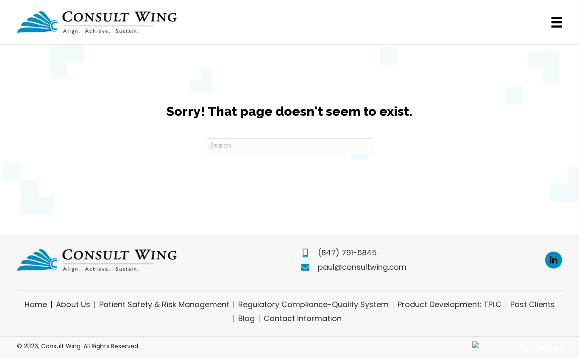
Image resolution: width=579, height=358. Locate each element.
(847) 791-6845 (347, 252)
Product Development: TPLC (449, 304)
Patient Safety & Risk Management (164, 304)
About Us (73, 304)
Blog (246, 318)
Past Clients (532, 304)
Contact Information (303, 318)
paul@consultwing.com (362, 267)
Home (36, 304)
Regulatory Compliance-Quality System (313, 304)
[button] (553, 260)
